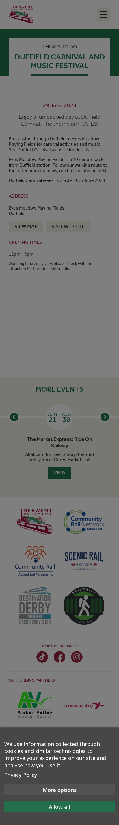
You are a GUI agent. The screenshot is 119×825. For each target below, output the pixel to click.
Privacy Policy (20, 774)
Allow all (59, 806)
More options (60, 789)
